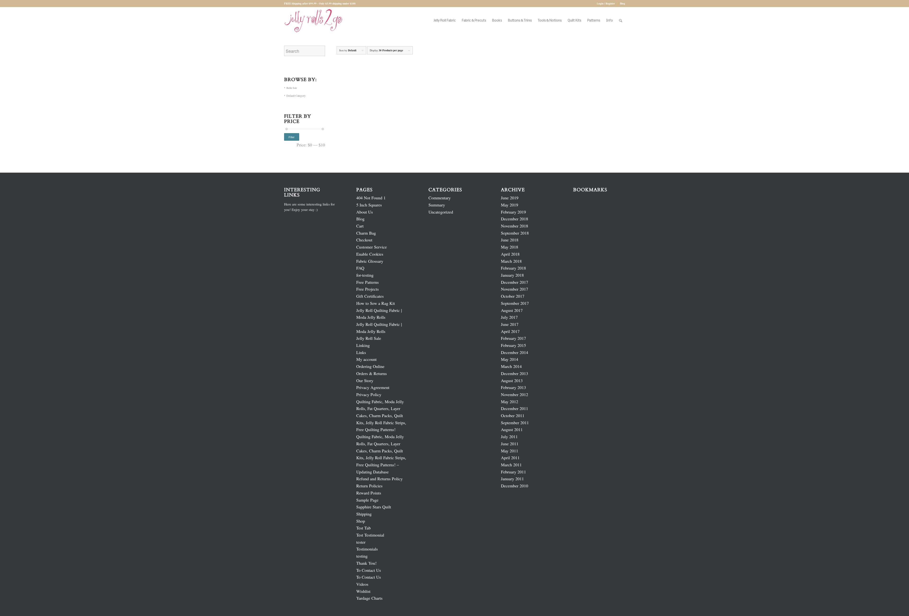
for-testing (365, 275)
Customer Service (371, 247)
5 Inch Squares (369, 205)
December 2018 (514, 219)
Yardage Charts (369, 598)
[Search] (620, 20)
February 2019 (513, 212)
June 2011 (509, 443)
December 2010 (514, 486)
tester (360, 542)
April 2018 (510, 254)
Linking (363, 345)
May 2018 (509, 247)
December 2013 (514, 373)
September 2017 (515, 303)
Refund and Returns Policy (379, 478)
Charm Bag (366, 233)
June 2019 (509, 198)
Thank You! (366, 563)
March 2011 (511, 464)
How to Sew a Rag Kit (375, 303)
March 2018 (511, 261)
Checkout (364, 240)
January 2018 (512, 275)
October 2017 (512, 296)
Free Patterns (367, 282)
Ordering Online (370, 366)
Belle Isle (291, 88)
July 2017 (509, 317)
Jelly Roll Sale (368, 338)
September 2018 (515, 233)
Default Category (296, 95)
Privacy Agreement (372, 387)
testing (362, 556)
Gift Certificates (370, 296)
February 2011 (513, 472)
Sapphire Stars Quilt (373, 507)
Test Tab (363, 528)
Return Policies (369, 486)
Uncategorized (440, 212)
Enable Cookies (369, 254)
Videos (362, 584)
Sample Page (367, 500)
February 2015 (513, 345)
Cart (360, 226)
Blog (622, 3)
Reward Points (368, 493)
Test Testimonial (370, 535)
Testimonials (367, 549)
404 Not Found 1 (371, 198)
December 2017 (514, 282)
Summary (436, 205)
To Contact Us (368, 570)
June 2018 (509, 240)
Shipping (364, 514)
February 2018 (513, 268)
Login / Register (606, 3)
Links (361, 352)
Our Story (364, 380)
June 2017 (509, 324)
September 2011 (515, 422)
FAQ (360, 268)
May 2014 (509, 359)
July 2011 (509, 436)
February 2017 (513, 338)
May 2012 (509, 401)
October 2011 (512, 415)
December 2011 (514, 408)
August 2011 (512, 429)
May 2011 (509, 451)
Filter (291, 137)
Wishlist (363, 591)
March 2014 (511, 366)
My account (366, 359)
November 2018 (514, 226)
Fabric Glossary (369, 261)
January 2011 (512, 478)
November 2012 (514, 394)
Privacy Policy (368, 394)
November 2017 (514, 289)
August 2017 (512, 310)
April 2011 (510, 457)
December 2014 (514, 352)
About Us (364, 212)
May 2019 (509, 205)
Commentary (439, 198)
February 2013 (513, 387)
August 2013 (512, 380)
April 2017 (510, 331)
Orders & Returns (371, 373)
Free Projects (367, 289)
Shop (360, 521)
